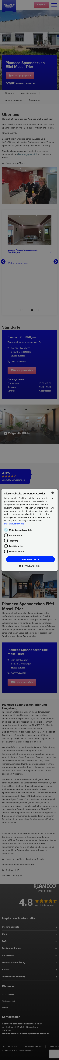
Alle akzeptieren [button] (30, 559)
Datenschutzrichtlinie (14, 523)
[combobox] (52, 493)
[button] (29, 565)
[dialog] (30, 530)
